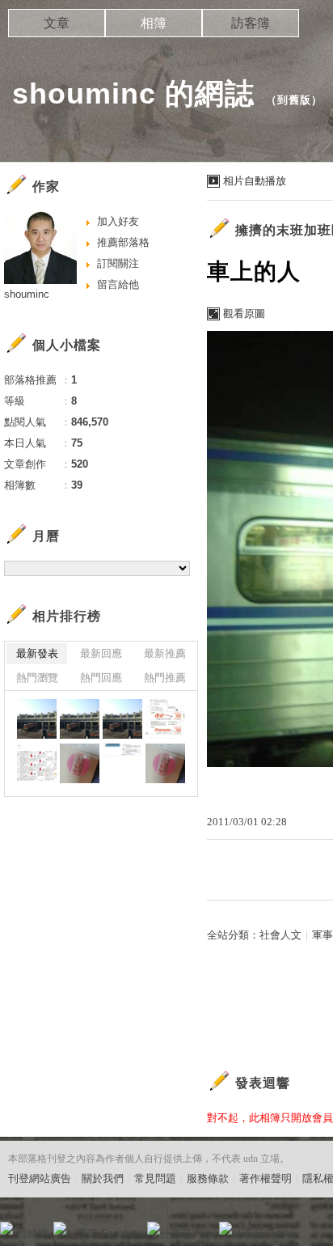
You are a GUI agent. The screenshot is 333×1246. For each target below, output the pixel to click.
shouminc (26, 294)
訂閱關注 (118, 263)
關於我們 (103, 1178)
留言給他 (118, 284)
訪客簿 (250, 23)
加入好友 (118, 221)
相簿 (153, 23)
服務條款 (208, 1178)
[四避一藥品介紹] (122, 763)
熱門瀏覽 (37, 678)
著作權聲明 (265, 1178)
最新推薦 (165, 653)
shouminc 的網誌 (133, 93)
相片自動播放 (254, 181)
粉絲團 (32, 1233)
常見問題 (155, 1178)
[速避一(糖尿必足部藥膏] (79, 763)
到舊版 (294, 100)
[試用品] (165, 763)
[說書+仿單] (37, 763)
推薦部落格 (123, 242)
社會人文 (280, 935)
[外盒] (165, 719)
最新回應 (101, 653)
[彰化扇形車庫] (37, 719)
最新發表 (37, 653)
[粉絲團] (6, 1228)
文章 (57, 23)
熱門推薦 (165, 678)
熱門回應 (101, 678)
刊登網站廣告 (39, 1178)
